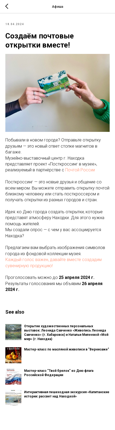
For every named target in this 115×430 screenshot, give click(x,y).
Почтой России (80, 169)
